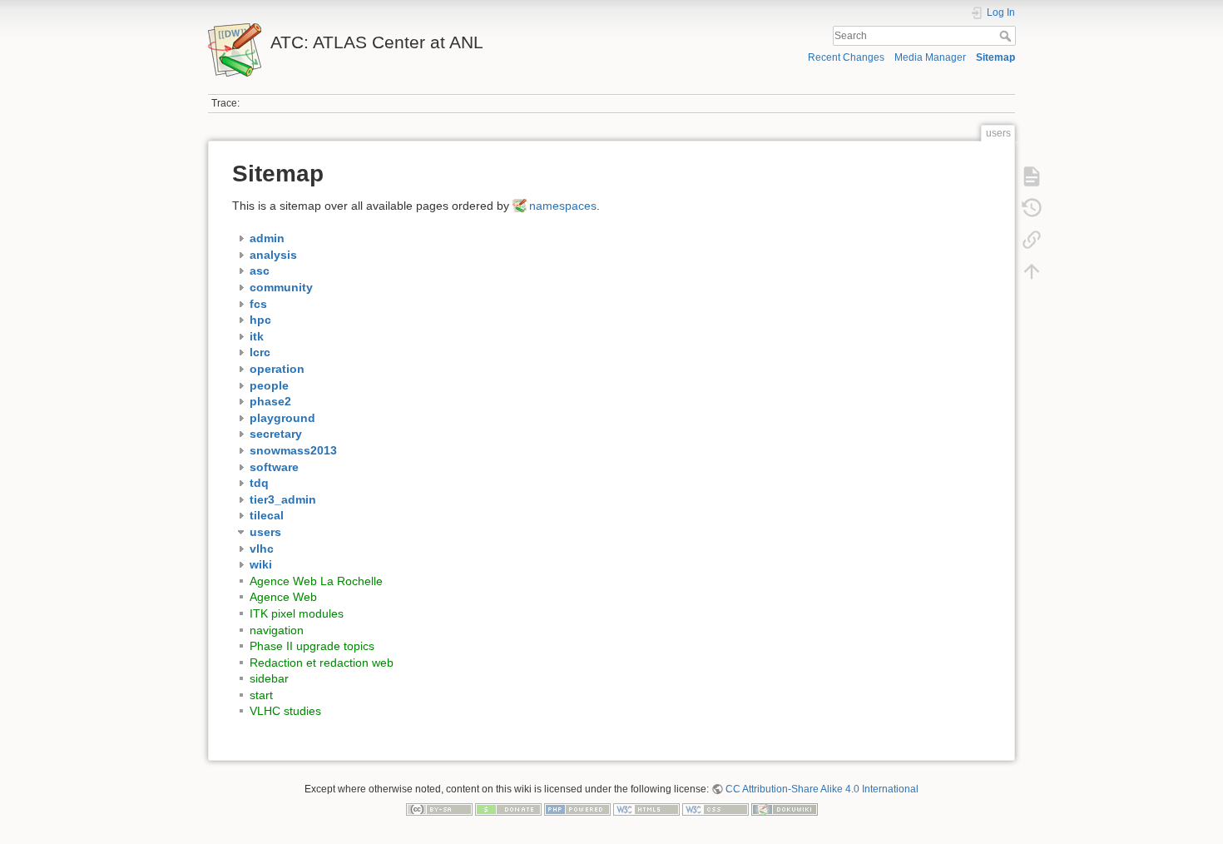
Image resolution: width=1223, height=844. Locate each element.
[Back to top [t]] (1032, 271)
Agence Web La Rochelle (316, 581)
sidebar (269, 678)
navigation (277, 630)
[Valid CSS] (715, 809)
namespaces (563, 205)
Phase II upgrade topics (312, 646)
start (261, 695)
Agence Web (283, 596)
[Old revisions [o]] (1032, 208)
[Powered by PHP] (577, 809)
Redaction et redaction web (322, 662)
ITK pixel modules (297, 613)
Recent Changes (846, 57)
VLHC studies (285, 710)
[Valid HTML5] (646, 809)
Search (1007, 36)
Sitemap (995, 57)
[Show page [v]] (1032, 176)
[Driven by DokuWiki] (784, 809)
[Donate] (508, 809)
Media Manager (930, 57)
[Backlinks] (1032, 240)
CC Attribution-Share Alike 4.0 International (821, 789)
